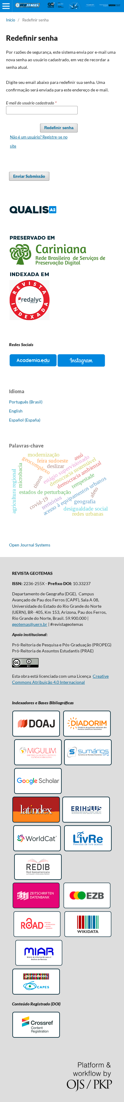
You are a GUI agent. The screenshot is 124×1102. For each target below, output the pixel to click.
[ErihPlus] (86, 821)
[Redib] (38, 878)
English (16, 410)
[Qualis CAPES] (33, 212)
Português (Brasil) (25, 401)
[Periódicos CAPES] (36, 993)
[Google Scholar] (38, 792)
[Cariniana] (57, 263)
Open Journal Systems (29, 544)
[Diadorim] (87, 735)
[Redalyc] (57, 318)
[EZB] (87, 907)
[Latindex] (36, 821)
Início (10, 20)
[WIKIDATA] (88, 936)
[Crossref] (36, 1036)
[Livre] (88, 850)
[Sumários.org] (88, 764)
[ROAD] (37, 936)
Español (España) (24, 419)
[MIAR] (39, 964)
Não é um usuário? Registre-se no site (38, 141)
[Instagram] (81, 366)
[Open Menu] (6, 6)
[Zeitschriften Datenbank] (36, 907)
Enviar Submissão (29, 176)
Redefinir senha (58, 128)
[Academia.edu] (33, 366)
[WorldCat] (37, 850)
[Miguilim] (38, 764)
